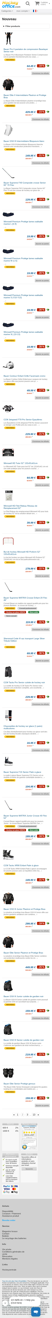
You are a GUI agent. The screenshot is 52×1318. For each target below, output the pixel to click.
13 (34, 1114)
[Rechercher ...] (28, 3)
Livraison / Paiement (11, 1213)
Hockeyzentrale (9, 1270)
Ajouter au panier (42, 244)
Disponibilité (7, 1211)
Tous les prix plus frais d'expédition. (14, 1281)
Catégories (6, 11)
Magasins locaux (9, 1231)
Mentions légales (10, 1258)
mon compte (22, 11)
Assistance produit (10, 1216)
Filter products (12, 26)
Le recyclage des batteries (14, 1238)
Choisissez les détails (40, 73)
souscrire (29, 1169)
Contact (5, 1233)
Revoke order (8, 1220)
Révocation (7, 1256)
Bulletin (5, 1236)
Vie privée (6, 1249)
